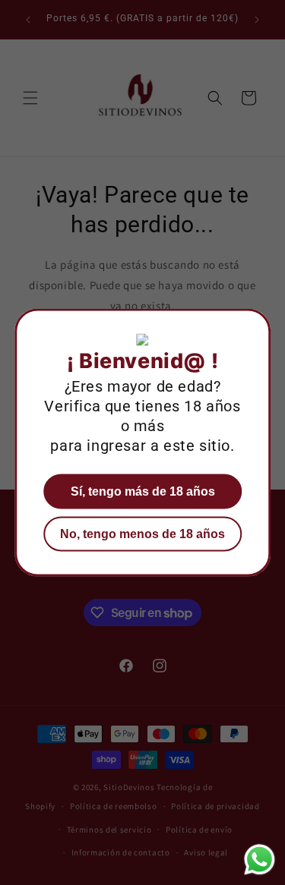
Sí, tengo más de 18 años (143, 491)
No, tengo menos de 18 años (142, 534)
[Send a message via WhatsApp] (259, 859)
